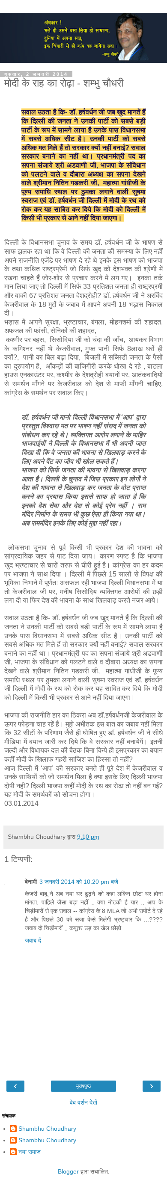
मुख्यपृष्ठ (83, 1086)
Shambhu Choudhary (47, 1128)
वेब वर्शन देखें (83, 1102)
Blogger (68, 1171)
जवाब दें (33, 940)
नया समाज (29, 1151)
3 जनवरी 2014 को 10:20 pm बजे (78, 881)
